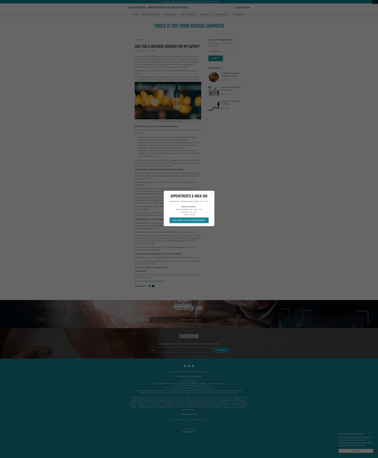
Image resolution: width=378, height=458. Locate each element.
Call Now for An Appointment (189, 220)
